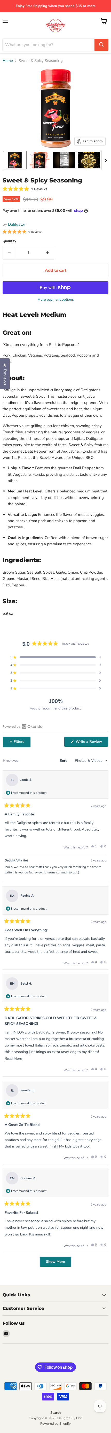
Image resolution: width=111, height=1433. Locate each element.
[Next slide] (105, 160)
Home (8, 61)
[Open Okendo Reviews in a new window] (23, 726)
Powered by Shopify (55, 1423)
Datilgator (16, 224)
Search (55, 1412)
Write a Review (91, 743)
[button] (14, 160)
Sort (64, 760)
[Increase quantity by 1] (47, 252)
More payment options (55, 299)
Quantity (9, 241)
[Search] (101, 45)
